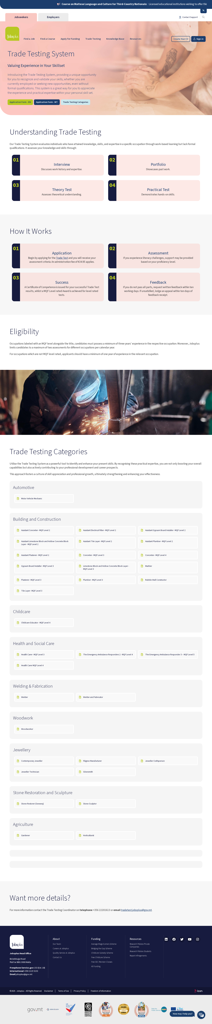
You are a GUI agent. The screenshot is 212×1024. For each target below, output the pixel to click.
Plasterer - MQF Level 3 (31, 579)
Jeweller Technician (30, 771)
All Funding (95, 966)
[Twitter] (182, 939)
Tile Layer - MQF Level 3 (32, 590)
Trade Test (62, 258)
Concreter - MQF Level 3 (94, 555)
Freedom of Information (101, 991)
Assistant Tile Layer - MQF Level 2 (97, 541)
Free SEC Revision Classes (101, 962)
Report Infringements (138, 955)
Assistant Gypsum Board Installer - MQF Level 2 (165, 530)
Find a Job (29, 39)
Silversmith (88, 771)
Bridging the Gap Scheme (101, 948)
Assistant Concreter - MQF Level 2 (35, 530)
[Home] (12, 33)
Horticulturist (88, 835)
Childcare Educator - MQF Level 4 (35, 622)
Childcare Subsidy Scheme (102, 953)
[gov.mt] (35, 1009)
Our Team (57, 944)
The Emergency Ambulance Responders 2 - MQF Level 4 (108, 654)
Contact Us (57, 957)
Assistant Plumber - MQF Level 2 (159, 541)
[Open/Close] (203, 10)
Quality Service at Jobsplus (64, 953)
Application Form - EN (20, 102)
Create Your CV (181, 39)
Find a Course (47, 39)
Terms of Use (63, 991)
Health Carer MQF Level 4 (32, 665)
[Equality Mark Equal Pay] (88, 1009)
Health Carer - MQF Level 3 (33, 654)
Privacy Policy (80, 991)
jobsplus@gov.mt (24, 974)
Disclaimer (48, 991)
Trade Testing (93, 39)
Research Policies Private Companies (140, 945)
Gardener (25, 835)
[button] (187, 1015)
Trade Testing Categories (75, 102)
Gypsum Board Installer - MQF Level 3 (37, 566)
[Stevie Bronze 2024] (141, 1009)
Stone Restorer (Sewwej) (32, 803)
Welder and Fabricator (93, 697)
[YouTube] (189, 939)
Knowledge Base (115, 39)
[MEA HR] (123, 1009)
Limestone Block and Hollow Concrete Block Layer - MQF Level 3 (106, 567)
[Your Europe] (177, 1009)
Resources (135, 39)
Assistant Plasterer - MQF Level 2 (35, 555)
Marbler (148, 566)
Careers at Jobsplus (61, 948)
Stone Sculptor (90, 803)
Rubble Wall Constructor (156, 579)
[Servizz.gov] (53, 1009)
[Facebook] (174, 939)
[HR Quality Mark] (70, 1009)
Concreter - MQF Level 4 (156, 555)
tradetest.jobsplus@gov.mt (136, 910)
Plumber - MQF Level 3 (93, 579)
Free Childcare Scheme (100, 957)
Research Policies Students (140, 951)
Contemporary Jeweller (31, 760)
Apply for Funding (70, 39)
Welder (24, 697)
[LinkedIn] (166, 939)
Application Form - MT (47, 102)
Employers (53, 17)
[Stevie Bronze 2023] (106, 1009)
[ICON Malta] (198, 991)
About (56, 939)
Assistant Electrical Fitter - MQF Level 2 (99, 530)
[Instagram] (197, 939)
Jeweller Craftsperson (155, 760)
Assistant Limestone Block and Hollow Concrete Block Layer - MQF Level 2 (44, 543)
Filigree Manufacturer (92, 760)
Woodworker (27, 729)
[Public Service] (159, 1009)
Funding (95, 939)
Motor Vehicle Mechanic (31, 498)
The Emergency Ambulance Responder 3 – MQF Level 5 (169, 654)
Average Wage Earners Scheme (103, 944)
